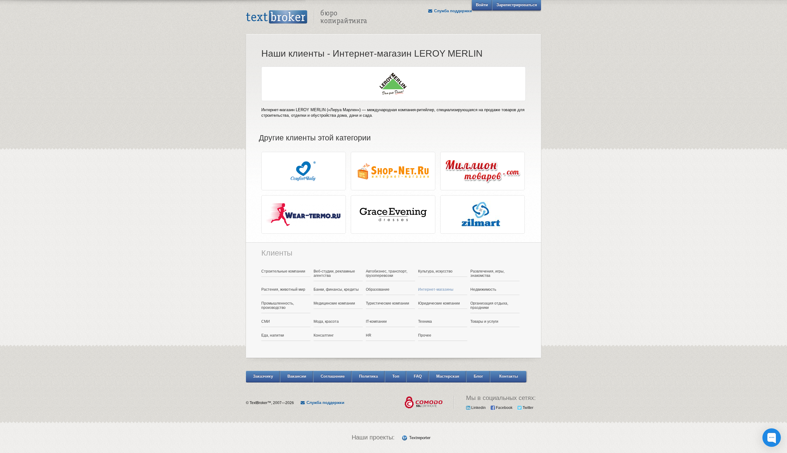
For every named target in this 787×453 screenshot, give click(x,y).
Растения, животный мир (283, 289)
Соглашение (333, 376)
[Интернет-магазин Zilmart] (482, 214)
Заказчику (263, 376)
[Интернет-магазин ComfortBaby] (303, 171)
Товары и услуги (484, 321)
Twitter (527, 408)
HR (368, 335)
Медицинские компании (334, 303)
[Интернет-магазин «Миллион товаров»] (482, 171)
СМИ (265, 321)
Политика (368, 376)
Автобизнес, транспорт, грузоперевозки (386, 273)
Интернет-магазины (435, 289)
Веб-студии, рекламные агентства (334, 273)
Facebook (503, 408)
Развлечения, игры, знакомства (487, 273)
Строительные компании (283, 271)
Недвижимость (483, 289)
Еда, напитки (272, 335)
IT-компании (376, 321)
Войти (482, 4)
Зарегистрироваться (516, 4)
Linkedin (478, 408)
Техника (425, 321)
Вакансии (296, 376)
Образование (378, 289)
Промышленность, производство (277, 305)
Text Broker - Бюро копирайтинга (306, 17)
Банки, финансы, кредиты (336, 289)
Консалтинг (324, 335)
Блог (478, 376)
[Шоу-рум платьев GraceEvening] (393, 214)
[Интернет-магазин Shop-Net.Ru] (393, 171)
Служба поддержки (452, 11)
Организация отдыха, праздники (489, 305)
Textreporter (419, 437)
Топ (395, 376)
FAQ (418, 376)
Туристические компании (387, 303)
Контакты (508, 376)
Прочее (424, 335)
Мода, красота (326, 321)
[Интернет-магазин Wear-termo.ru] (303, 214)
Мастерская (447, 376)
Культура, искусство (435, 271)
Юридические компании (439, 303)
